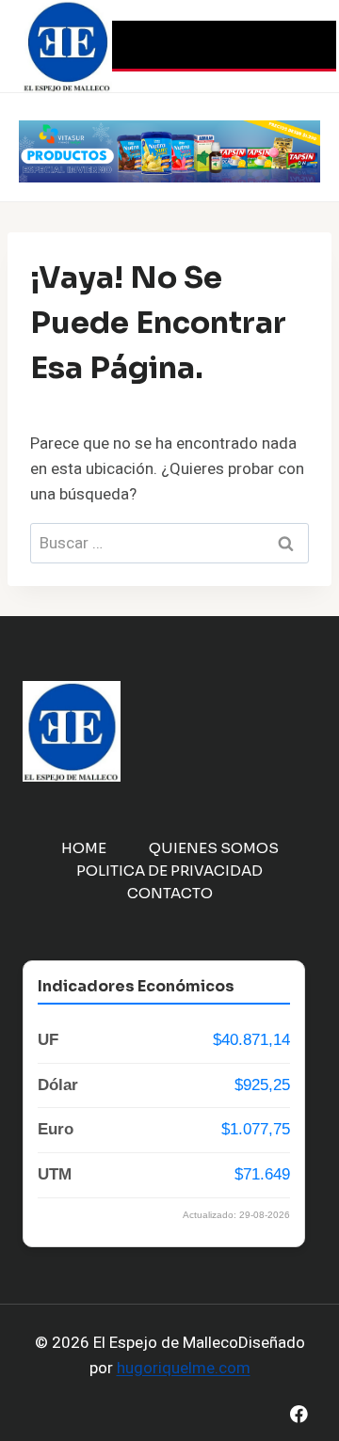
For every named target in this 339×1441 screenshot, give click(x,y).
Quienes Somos (214, 848)
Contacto (170, 893)
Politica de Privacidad (169, 870)
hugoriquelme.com (183, 1368)
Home (83, 848)
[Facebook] (299, 1414)
